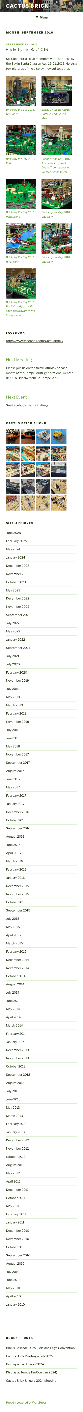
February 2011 (16, 1214)
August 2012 (15, 1165)
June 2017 (13, 779)
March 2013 (14, 1116)
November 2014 (17, 968)
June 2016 (13, 845)
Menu (44, 17)
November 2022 (17, 607)
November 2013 (17, 1058)
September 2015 (18, 910)
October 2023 (16, 582)
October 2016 (16, 820)
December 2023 (17, 566)
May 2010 (13, 1288)
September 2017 (18, 763)
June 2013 (13, 1099)
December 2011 (17, 1190)
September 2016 (18, 828)
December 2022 (17, 598)
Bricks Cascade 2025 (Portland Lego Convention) (41, 1348)
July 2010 (12, 1272)
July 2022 (13, 623)
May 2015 (13, 927)
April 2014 (13, 1017)
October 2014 (16, 976)
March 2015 (14, 943)
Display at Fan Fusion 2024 (25, 1364)
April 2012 (13, 1181)
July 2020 (13, 664)
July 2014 (12, 992)
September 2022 (18, 615)
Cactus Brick (27, 6)
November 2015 (17, 894)
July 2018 (12, 730)
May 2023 (13, 590)
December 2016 (17, 812)
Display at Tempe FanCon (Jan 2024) (31, 1372)
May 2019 (13, 697)
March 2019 (14, 705)
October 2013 (16, 1066)
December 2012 (17, 1140)
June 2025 (13, 533)
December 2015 (17, 886)
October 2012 (15, 1157)
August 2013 (15, 1083)
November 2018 (17, 722)
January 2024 (15, 557)
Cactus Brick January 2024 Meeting (31, 1380)
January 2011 (15, 1222)
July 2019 (12, 689)
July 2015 (12, 919)
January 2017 (15, 804)
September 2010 (18, 1255)
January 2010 (15, 1304)
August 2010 (15, 1263)
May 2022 (13, 631)
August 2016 (15, 836)
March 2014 (14, 1025)
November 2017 (17, 754)
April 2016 (13, 853)
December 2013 (17, 1050)
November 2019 (17, 680)
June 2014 (13, 1001)
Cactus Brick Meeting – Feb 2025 (29, 1356)
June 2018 (13, 738)
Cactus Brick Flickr (26, 423)
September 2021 (18, 648)
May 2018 (13, 746)
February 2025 (16, 541)
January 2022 (15, 639)
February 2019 (16, 713)
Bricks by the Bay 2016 (27, 49)
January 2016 (15, 878)
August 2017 (15, 771)
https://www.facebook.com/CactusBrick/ (34, 341)
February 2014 (16, 1034)
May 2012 (13, 1173)
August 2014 (15, 984)
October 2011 (15, 1198)
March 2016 (14, 861)
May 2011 (12, 1206)
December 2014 (17, 960)
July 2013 (12, 1091)
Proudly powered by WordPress (26, 1402)
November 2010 (17, 1239)
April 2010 (13, 1296)
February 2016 (16, 869)
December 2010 (17, 1231)
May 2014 (13, 1009)
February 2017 (16, 795)
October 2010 (16, 1247)
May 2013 (13, 1107)
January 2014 (15, 1042)
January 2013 (15, 1132)
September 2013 (18, 1075)
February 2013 (16, 1124)
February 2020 (16, 672)
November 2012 (17, 1148)
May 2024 (13, 549)
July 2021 (12, 656)
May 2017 (13, 787)
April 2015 (13, 935)
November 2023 (17, 574)
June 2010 (13, 1280)
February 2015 (16, 951)
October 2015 (16, 902)
